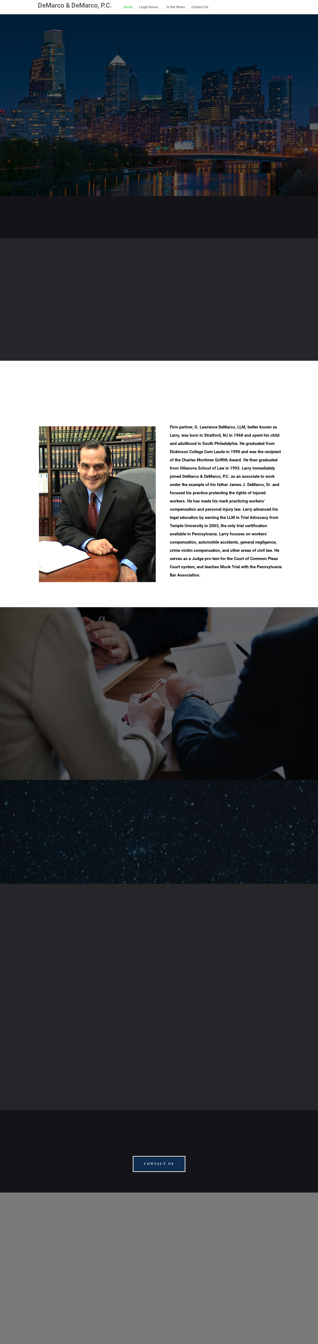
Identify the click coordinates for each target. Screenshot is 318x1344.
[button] (149, 7)
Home (128, 7)
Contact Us (199, 7)
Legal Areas (148, 7)
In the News (176, 7)
